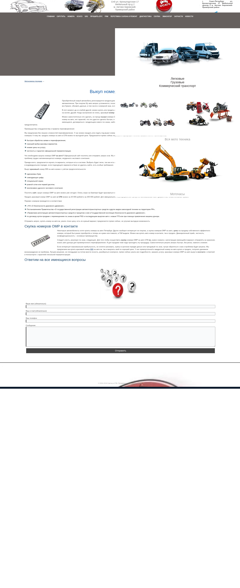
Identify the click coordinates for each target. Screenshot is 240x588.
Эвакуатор (167, 16)
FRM (106, 16)
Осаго (79, 16)
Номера (71, 16)
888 (91, 249)
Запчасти (178, 16)
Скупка (157, 16)
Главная (50, 16)
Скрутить (61, 16)
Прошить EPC (96, 16)
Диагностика (146, 16)
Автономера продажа (33, 81)
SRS (86, 16)
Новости (189, 16)
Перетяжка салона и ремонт (123, 16)
